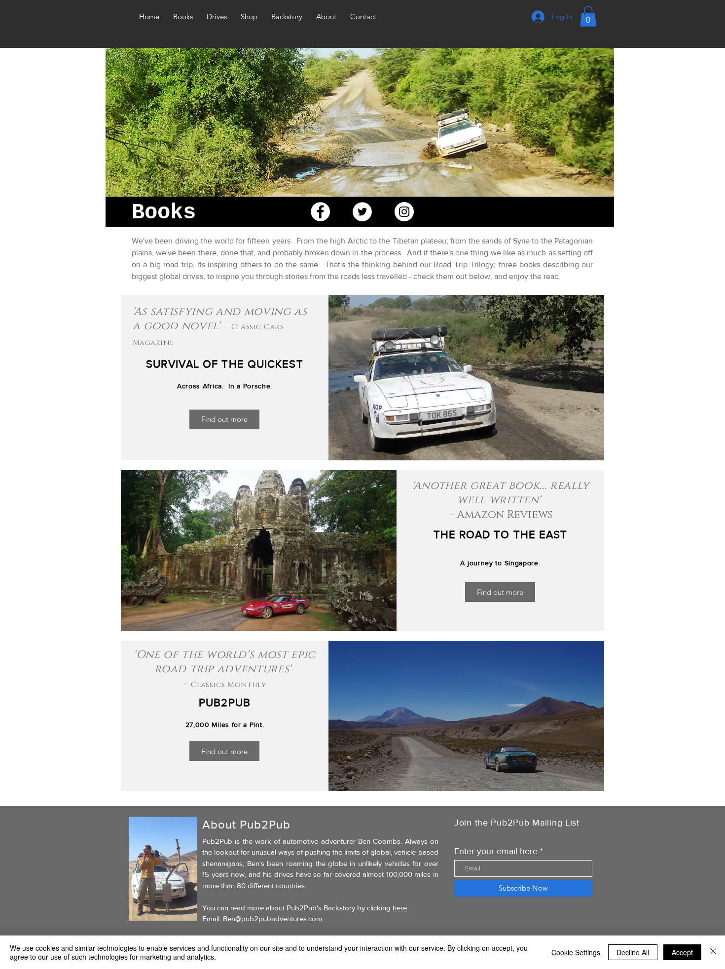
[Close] (713, 952)
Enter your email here (496, 851)
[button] (588, 16)
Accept (682, 952)
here (400, 907)
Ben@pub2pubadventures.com (272, 918)
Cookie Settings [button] (575, 952)
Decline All (632, 952)
